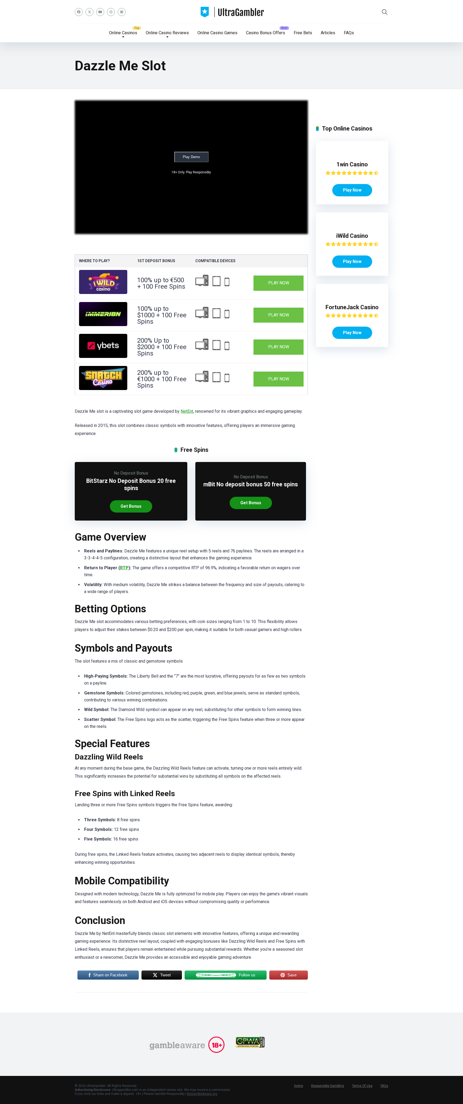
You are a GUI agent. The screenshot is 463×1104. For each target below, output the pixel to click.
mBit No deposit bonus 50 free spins (250, 484)
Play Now (278, 282)
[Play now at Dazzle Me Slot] (103, 292)
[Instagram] (111, 12)
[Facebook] (79, 12)
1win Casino (352, 164)
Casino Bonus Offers (265, 32)
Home (298, 1086)
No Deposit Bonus (131, 473)
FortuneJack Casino (352, 307)
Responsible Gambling (327, 1086)
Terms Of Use (362, 1086)
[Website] (122, 12)
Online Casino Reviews (167, 32)
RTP (124, 567)
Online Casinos (123, 32)
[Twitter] (89, 12)
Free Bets (303, 32)
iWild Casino (352, 235)
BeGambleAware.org (202, 1094)
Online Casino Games (217, 32)
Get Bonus (131, 506)
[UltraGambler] (231, 12)
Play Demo (191, 157)
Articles (328, 32)
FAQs (349, 32)
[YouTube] (100, 12)
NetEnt (187, 411)
